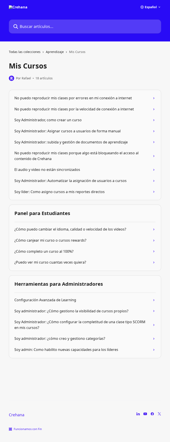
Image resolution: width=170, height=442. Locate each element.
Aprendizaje (55, 52)
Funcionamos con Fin (28, 429)
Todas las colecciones (25, 52)
